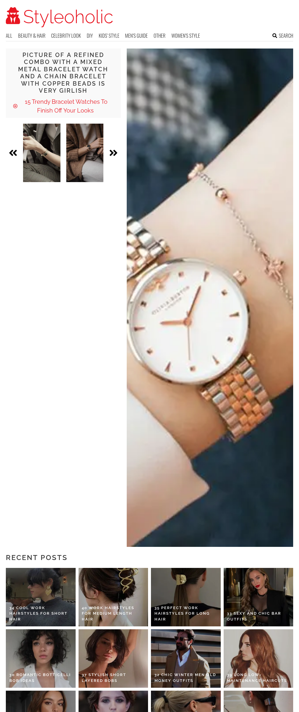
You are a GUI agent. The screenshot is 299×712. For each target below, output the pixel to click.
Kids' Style (109, 35)
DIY (90, 35)
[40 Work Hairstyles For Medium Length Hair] (113, 597)
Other (160, 35)
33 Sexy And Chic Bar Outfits (254, 616)
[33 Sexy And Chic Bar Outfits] (258, 597)
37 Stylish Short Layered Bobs (104, 678)
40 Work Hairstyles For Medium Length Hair (108, 613)
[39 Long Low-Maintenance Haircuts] (258, 658)
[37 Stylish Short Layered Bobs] (113, 658)
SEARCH (286, 35)
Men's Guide (136, 35)
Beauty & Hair (32, 35)
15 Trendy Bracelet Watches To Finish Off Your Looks (65, 106)
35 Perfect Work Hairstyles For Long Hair (182, 613)
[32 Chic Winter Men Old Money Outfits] (186, 658)
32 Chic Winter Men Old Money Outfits (185, 678)
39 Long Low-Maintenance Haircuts (257, 678)
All (9, 35)
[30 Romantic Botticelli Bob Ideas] (41, 658)
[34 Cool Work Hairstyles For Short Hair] (41, 597)
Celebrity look (66, 35)
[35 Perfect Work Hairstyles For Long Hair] (186, 597)
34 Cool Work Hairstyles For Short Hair (38, 613)
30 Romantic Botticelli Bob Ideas (40, 678)
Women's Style (185, 35)
